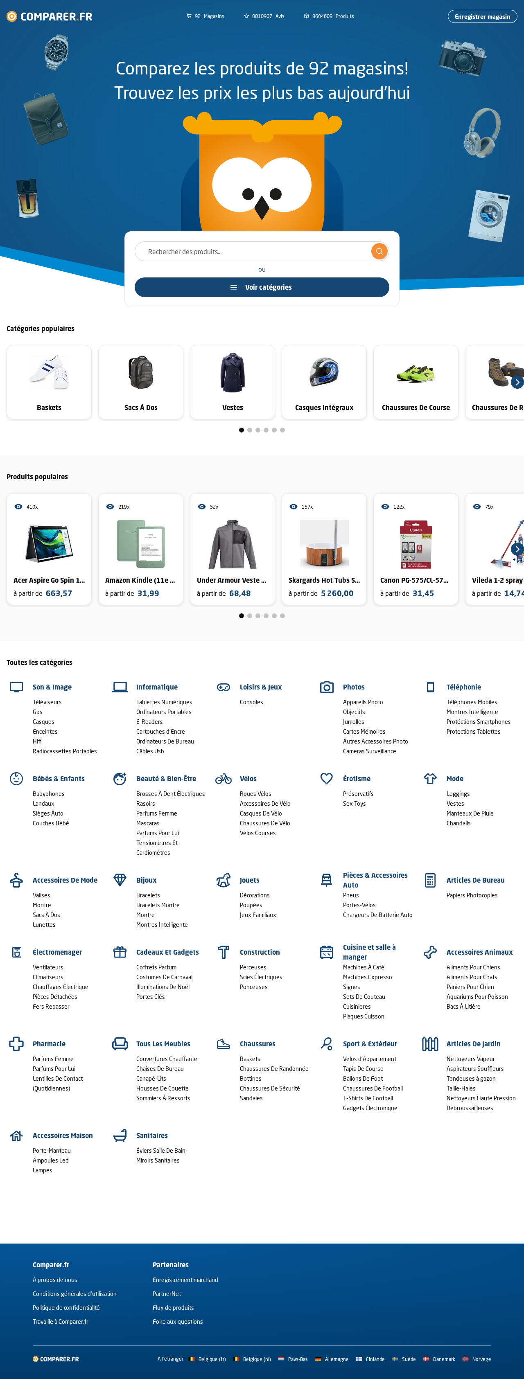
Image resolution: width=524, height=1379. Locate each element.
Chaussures (258, 1044)
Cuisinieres (357, 1006)
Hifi (37, 741)
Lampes (42, 1170)
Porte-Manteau (52, 1150)
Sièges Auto (48, 813)
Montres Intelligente (472, 711)
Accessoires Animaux (480, 952)
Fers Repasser (51, 1006)
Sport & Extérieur (370, 1044)
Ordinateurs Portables (164, 711)
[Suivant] (517, 382)
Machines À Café (363, 967)
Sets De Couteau (364, 996)
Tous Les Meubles (163, 1044)
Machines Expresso (367, 976)
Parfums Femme (156, 813)
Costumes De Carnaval (164, 976)
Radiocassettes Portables (65, 751)
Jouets (250, 880)
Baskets (250, 1058)
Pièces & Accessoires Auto (375, 880)
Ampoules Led (51, 1160)
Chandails (459, 823)
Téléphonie (464, 687)
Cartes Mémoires (364, 731)
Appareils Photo (363, 702)
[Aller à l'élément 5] (274, 430)
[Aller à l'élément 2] (249, 430)
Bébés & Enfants (59, 779)
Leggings (458, 793)
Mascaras (148, 823)
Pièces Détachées (55, 996)
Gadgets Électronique (370, 1107)
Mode (455, 779)
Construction (260, 952)
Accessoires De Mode (65, 880)
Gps (38, 711)
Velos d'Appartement (369, 1058)
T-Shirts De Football (368, 1098)
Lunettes (44, 924)
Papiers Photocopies (472, 895)
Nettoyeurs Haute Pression (481, 1098)
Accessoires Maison (63, 1135)
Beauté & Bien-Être (166, 779)
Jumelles (353, 721)
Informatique (157, 687)
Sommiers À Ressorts (163, 1098)
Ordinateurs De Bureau (165, 741)
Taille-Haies (461, 1088)
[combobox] (262, 251)
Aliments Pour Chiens (473, 967)
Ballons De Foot (363, 1078)
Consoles (251, 702)
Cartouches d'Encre (160, 731)
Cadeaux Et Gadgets (167, 952)
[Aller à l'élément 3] (257, 430)
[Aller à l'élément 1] (241, 430)
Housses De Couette (162, 1088)
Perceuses (253, 967)
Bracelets (148, 895)
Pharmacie (49, 1044)
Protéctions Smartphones (479, 721)
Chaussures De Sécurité (270, 1088)
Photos (354, 687)
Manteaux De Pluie (470, 813)
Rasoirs (145, 803)
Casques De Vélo (261, 813)
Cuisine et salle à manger (369, 952)
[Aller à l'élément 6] (282, 430)
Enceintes (45, 731)
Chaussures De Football (373, 1088)
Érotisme (356, 779)
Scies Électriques (261, 976)
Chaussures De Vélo (265, 823)
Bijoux (146, 880)
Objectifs (354, 711)
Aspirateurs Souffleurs (475, 1068)
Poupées (251, 904)
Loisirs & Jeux (261, 687)
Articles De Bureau (476, 880)
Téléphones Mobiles (472, 702)
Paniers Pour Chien (470, 986)
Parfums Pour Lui (157, 832)
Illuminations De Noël (163, 986)
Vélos (248, 779)
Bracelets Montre (158, 904)
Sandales (251, 1098)
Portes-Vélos (359, 904)
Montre (42, 904)
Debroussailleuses (470, 1107)
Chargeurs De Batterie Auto (378, 914)
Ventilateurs (48, 967)
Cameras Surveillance (369, 751)
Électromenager (57, 952)
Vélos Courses (258, 832)
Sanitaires (152, 1135)
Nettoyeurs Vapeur (471, 1058)
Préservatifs (358, 793)
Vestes (455, 803)
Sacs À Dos (46, 914)
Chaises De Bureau (160, 1068)
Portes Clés (150, 996)
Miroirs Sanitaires (158, 1160)
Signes (351, 986)
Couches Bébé (51, 823)
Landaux (43, 803)
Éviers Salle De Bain (160, 1150)
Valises (41, 895)
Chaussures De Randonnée (274, 1068)
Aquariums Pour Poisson (477, 996)
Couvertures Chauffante (166, 1058)
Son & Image (52, 687)
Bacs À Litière (464, 1006)
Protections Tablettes (474, 731)
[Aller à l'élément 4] (266, 430)
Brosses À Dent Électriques (170, 793)
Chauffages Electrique (60, 986)
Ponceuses (254, 986)
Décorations (255, 895)
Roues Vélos (255, 793)
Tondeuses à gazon (471, 1078)
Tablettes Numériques (164, 702)
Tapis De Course (363, 1068)
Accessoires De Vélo (265, 803)
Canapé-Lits (151, 1078)
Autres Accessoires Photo (375, 741)
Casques (43, 721)
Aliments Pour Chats (472, 976)
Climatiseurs (48, 976)
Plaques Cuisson (363, 1016)
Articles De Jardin (474, 1044)
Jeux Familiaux (258, 914)
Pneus (351, 895)
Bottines (251, 1078)
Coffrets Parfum (156, 967)
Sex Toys (354, 803)
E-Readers (149, 721)
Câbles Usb (150, 751)
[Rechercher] (379, 251)
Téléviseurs (47, 702)
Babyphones (49, 793)
